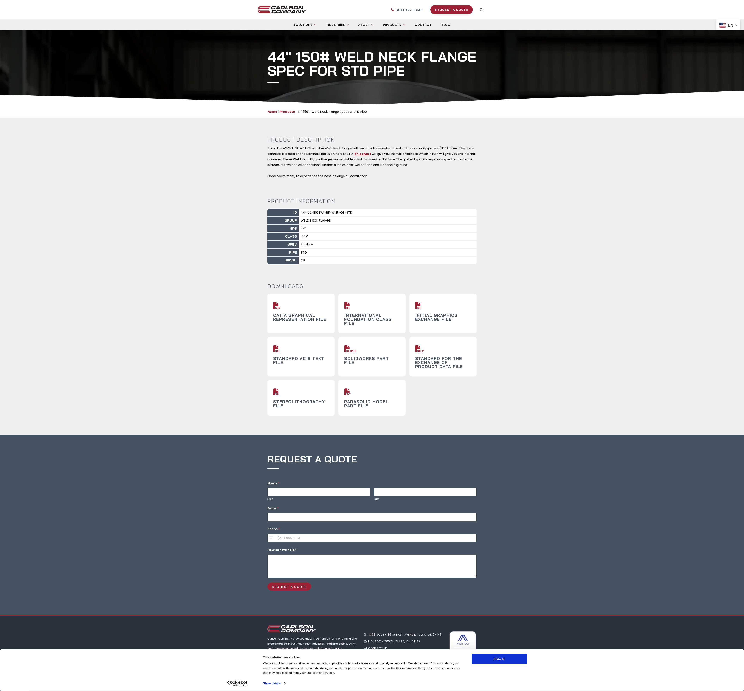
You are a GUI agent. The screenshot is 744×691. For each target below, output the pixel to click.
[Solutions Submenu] (316, 24)
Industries (335, 24)
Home (272, 112)
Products (392, 24)
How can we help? (281, 550)
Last (376, 499)
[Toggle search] (481, 10)
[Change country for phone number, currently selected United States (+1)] (270, 538)
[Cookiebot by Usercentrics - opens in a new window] (237, 683)
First (270, 499)
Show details (272, 683)
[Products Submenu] (405, 24)
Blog (445, 24)
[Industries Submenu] (348, 24)
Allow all (499, 659)
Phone (273, 529)
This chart (362, 154)
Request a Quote (289, 587)
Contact (423, 24)
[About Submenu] (373, 24)
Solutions (303, 24)
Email (273, 508)
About (364, 24)
